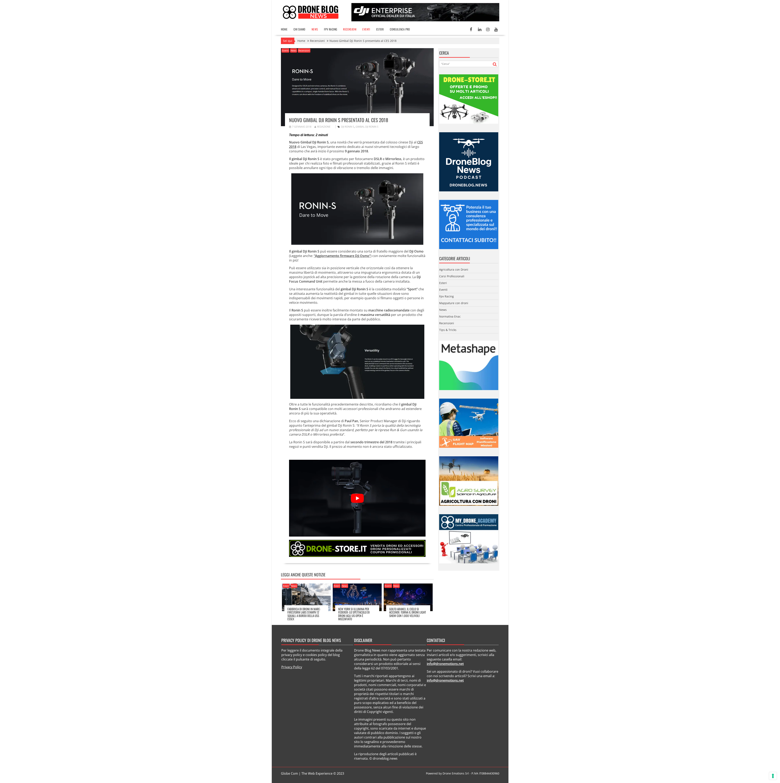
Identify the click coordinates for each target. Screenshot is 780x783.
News (315, 29)
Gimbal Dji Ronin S (366, 126)
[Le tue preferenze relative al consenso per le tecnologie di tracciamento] (773, 776)
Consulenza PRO (400, 29)
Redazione (323, 126)
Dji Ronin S (347, 126)
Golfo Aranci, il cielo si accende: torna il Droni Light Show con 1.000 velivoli (407, 612)
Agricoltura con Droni (453, 269)
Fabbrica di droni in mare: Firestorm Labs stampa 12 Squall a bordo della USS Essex (303, 614)
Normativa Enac (450, 316)
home (284, 29)
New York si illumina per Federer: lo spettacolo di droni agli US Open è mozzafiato (354, 614)
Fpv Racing (330, 29)
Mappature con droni (453, 303)
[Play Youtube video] (357, 498)
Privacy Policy (291, 667)
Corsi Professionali (451, 276)
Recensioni (349, 29)
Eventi (366, 29)
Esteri (380, 29)
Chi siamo (300, 29)
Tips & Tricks (447, 330)
